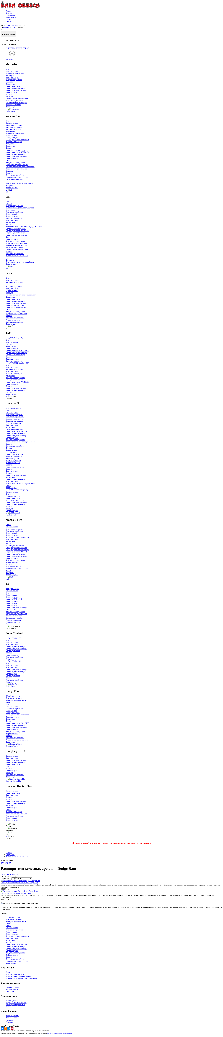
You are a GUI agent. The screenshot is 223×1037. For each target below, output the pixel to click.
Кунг (8, 593)
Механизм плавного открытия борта (20, 167)
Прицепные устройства (15, 101)
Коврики (9, 82)
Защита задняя (11, 603)
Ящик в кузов (11, 107)
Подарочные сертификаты (16, 1003)
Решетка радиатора (13, 105)
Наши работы (11, 17)
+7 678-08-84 (10, 28)
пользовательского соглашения (59, 1033)
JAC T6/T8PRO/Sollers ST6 (18, 363)
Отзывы (9, 19)
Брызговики (10, 131)
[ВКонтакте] (2, 1028)
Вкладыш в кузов (12, 78)
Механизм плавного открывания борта (21, 295)
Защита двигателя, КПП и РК (17, 152)
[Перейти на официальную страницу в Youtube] (10, 863)
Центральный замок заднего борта (19, 183)
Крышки (9, 204)
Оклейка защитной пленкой (17, 98)
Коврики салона (12, 610)
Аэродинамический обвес (16, 700)
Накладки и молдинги (14, 247)
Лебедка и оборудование (15, 163)
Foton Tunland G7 (14, 638)
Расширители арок (13, 320)
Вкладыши (10, 144)
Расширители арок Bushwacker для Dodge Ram (19, 883)
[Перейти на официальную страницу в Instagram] (7, 863)
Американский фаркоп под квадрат (20, 208)
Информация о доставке (15, 974)
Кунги (8, 69)
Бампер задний (11, 135)
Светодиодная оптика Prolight (17, 550)
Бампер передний (13, 138)
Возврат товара (12, 989)
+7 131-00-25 (11, 25)
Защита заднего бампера (15, 88)
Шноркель (10, 186)
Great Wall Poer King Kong (18, 490)
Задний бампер (12, 291)
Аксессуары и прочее (14, 129)
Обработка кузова (13, 696)
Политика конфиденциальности (18, 976)
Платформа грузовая (14, 616)
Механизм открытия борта (16, 103)
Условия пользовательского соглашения (21, 978)
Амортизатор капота (14, 80)
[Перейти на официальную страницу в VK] (3, 863)
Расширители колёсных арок (17, 177)
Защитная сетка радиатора (16, 150)
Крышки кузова (12, 342)
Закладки (9, 1020)
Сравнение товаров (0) (10, 874)
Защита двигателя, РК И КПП (17, 231)
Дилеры (9, 13)
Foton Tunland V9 (14, 661)
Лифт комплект (12, 562)
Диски (8, 148)
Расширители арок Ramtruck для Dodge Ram (18, 893)
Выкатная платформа (14, 142)
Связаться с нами (12, 987)
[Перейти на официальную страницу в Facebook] (1, 863)
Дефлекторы (10, 84)
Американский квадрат (15, 125)
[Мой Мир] (8, 1028)
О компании (10, 15)
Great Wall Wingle (14, 408)
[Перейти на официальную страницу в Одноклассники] (5, 863)
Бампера (9, 465)
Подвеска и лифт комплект (16, 169)
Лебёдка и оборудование (15, 378)
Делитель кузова (12, 458)
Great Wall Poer (13, 452)
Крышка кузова (12, 71)
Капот (8, 702)
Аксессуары (10, 76)
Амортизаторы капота (14, 206)
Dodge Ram (10, 855)
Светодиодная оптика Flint (16, 548)
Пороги (9, 94)
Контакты (9, 21)
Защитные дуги (12, 158)
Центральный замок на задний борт (20, 262)
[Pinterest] (12, 1028)
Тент (7, 181)
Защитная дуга (11, 92)
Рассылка (9, 1022)
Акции (8, 1007)
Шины (8, 571)
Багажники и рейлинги (15, 73)
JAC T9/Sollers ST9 (15, 338)
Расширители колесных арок (17, 256)
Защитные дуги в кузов (15, 305)
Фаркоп (9, 344)
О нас (8, 972)
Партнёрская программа (15, 1005)
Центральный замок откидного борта (20, 442)
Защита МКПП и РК (14, 599)
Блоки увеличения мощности (17, 140)
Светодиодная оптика (14, 179)
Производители (12, 1001)
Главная (9, 11)
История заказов (12, 1018)
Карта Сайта (10, 991)
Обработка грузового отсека (17, 165)
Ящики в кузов (12, 188)
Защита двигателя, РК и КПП (17, 351)
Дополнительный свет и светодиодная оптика (24, 227)
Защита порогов (12, 601)
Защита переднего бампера (16, 90)
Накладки (9, 96)
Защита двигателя (13, 86)
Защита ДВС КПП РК (14, 454)
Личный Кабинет (12, 1016)
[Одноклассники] (5, 1028)
